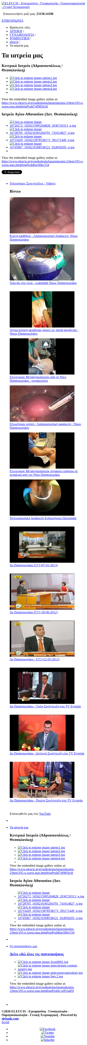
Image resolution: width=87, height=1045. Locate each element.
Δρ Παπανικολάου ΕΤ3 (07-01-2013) (34, 565)
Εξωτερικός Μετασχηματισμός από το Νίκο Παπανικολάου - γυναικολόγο (38, 378)
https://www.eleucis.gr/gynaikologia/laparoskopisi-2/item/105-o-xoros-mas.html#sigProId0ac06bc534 (42, 163)
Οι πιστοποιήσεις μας (23, 946)
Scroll (5, 1022)
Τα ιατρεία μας (19, 827)
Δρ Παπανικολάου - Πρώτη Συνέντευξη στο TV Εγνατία (46, 800)
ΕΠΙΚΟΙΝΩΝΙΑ (12, 20)
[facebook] (47, 1029)
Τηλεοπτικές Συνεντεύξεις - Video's (32, 183)
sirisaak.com (10, 1018)
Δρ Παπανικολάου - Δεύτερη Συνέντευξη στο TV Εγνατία (47, 753)
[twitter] (47, 1032)
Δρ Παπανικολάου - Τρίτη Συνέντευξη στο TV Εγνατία (45, 706)
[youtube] (48, 1036)
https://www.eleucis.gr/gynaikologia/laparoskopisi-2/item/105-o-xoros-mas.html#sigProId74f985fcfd (42, 104)
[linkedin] (47, 1040)
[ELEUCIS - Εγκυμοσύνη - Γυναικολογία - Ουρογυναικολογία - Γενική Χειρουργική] (43, 7)
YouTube (45, 813)
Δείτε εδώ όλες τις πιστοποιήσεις (37, 954)
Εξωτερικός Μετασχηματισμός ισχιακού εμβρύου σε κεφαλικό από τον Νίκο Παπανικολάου (44, 472)
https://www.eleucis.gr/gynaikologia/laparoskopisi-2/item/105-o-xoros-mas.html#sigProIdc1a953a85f (42, 989)
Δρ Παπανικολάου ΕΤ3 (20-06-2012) (34, 612)
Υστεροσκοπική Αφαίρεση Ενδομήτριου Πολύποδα (43, 518)
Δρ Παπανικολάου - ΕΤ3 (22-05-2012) (34, 659)
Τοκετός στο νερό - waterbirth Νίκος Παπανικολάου (43, 283)
